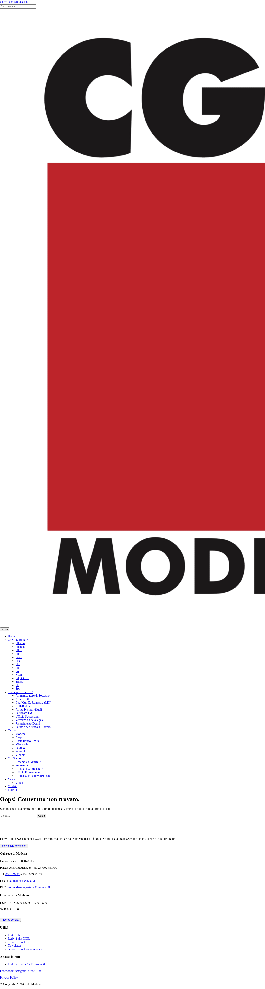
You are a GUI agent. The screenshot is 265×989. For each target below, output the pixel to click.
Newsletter (14, 945)
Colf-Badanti (23, 706)
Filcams (20, 643)
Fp (17, 671)
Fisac (19, 660)
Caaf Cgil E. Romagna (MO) (33, 702)
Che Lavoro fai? (18, 639)
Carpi (19, 737)
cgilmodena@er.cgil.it (22, 880)
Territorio (13, 730)
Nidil (19, 674)
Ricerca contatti (10, 919)
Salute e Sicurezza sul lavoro (33, 727)
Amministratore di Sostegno (33, 695)
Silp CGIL (22, 678)
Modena (21, 734)
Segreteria (22, 765)
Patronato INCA (26, 713)
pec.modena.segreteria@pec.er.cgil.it (29, 887)
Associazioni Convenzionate (33, 775)
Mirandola (22, 744)
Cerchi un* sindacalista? (15, 1)
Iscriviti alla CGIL (19, 938)
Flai (18, 664)
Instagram (20, 971)
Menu (5, 629)
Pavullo (20, 748)
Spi (18, 688)
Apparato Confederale (29, 768)
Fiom (19, 657)
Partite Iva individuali (29, 709)
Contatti (12, 786)
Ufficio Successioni (27, 716)
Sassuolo (21, 751)
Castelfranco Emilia (28, 741)
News (11, 779)
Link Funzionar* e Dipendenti (26, 964)
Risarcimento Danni (28, 723)
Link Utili (14, 935)
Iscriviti (12, 789)
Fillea (19, 650)
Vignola (20, 754)
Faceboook (7, 971)
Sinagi (19, 681)
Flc (17, 667)
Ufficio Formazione (28, 772)
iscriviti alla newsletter (14, 845)
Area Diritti (22, 699)
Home (11, 636)
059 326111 (12, 874)
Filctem (20, 646)
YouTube (35, 971)
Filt (18, 653)
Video (19, 782)
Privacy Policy (9, 977)
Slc (17, 685)
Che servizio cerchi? (20, 692)
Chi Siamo (14, 758)
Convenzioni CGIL (20, 942)
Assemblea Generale (28, 761)
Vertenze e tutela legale (30, 720)
